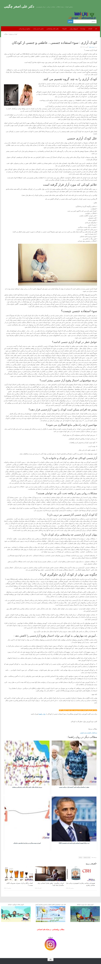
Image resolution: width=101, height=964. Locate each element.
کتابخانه (90, 28)
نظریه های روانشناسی (52, 28)
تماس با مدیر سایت (38, 28)
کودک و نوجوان (13, 34)
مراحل (80, 857)
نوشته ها (83, 28)
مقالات (6, 34)
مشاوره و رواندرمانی (24, 28)
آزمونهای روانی (74, 28)
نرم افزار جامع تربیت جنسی (88, 732)
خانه (96, 28)
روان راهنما (91, 47)
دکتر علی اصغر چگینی (19, 6)
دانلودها (65, 28)
